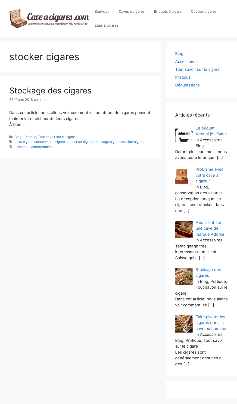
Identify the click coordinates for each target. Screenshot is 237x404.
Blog (18, 137)
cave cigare (23, 142)
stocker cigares (133, 142)
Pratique (29, 137)
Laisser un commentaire (33, 147)
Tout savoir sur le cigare (56, 137)
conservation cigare (49, 142)
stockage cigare (106, 142)
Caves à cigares (132, 11)
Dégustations (187, 85)
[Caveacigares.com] (49, 18)
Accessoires (186, 61)
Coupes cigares (204, 11)
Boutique (102, 11)
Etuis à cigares (106, 25)
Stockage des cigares (50, 90)
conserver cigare (80, 142)
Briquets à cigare (168, 11)
